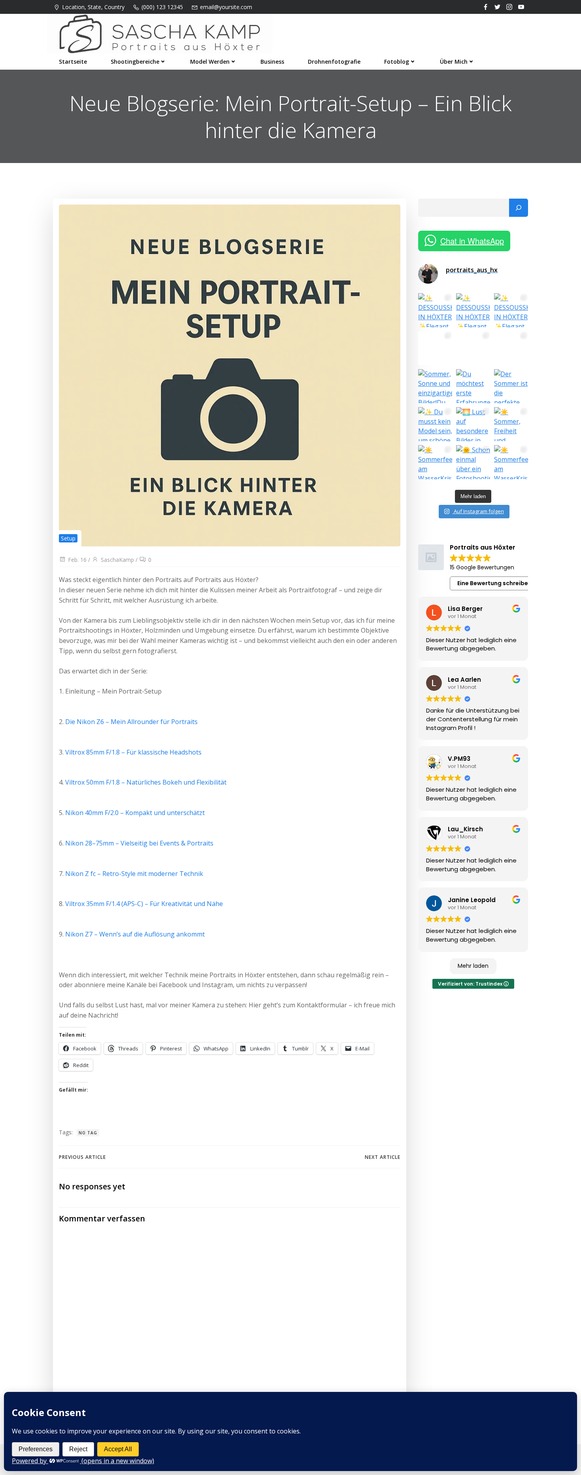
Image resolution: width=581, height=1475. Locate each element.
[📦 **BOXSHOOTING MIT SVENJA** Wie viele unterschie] (473, 348)
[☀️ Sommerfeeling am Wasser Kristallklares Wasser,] (435, 462)
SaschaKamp (117, 559)
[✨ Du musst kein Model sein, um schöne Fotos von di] (435, 424)
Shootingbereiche (135, 61)
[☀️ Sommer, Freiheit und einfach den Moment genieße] (511, 424)
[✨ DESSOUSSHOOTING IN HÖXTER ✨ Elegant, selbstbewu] (435, 310)
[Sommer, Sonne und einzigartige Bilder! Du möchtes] (435, 386)
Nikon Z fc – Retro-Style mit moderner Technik (134, 873)
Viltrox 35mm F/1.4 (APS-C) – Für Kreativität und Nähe (144, 903)
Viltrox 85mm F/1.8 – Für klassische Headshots (133, 752)
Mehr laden (473, 966)
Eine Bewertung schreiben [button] (494, 583)
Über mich (454, 61)
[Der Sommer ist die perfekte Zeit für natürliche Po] (511, 386)
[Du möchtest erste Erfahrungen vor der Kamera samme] (473, 386)
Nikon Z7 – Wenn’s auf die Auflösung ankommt (135, 934)
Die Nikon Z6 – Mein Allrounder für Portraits (131, 721)
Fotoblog (396, 61)
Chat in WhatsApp (472, 240)
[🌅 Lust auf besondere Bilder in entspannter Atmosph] (473, 424)
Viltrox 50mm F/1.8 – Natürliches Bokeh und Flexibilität (145, 782)
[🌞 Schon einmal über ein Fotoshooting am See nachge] (473, 462)
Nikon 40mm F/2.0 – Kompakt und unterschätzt (135, 812)
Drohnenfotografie (334, 61)
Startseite (73, 61)
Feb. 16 (77, 559)
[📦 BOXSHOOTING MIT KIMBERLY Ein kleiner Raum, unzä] (435, 348)
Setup (68, 538)
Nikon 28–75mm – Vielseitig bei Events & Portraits (139, 843)
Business (272, 61)
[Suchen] (518, 208)
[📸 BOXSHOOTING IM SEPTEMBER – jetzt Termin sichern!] (511, 348)
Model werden (210, 61)
